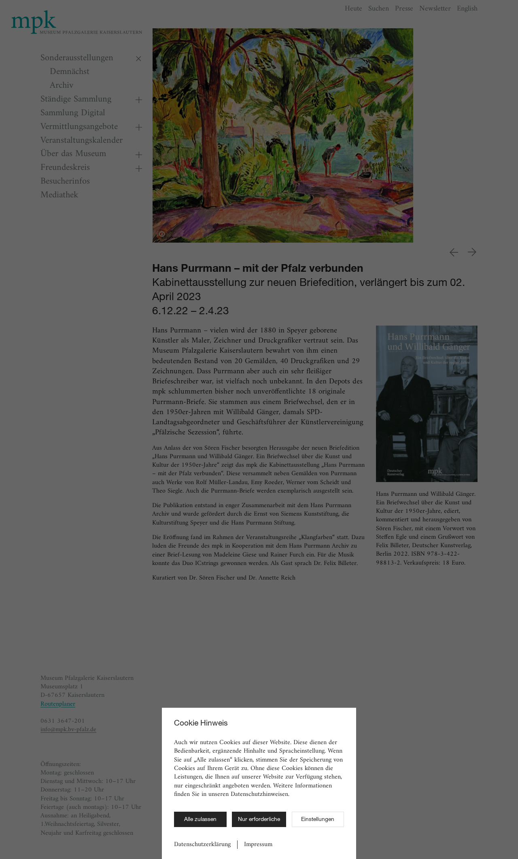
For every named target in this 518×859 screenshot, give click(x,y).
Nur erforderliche (259, 820)
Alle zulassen (200, 820)
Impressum (258, 844)
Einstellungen (317, 820)
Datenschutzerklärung (202, 844)
